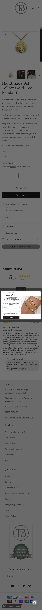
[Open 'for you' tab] (34, 602)
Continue (11, 317)
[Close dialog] (39, 292)
